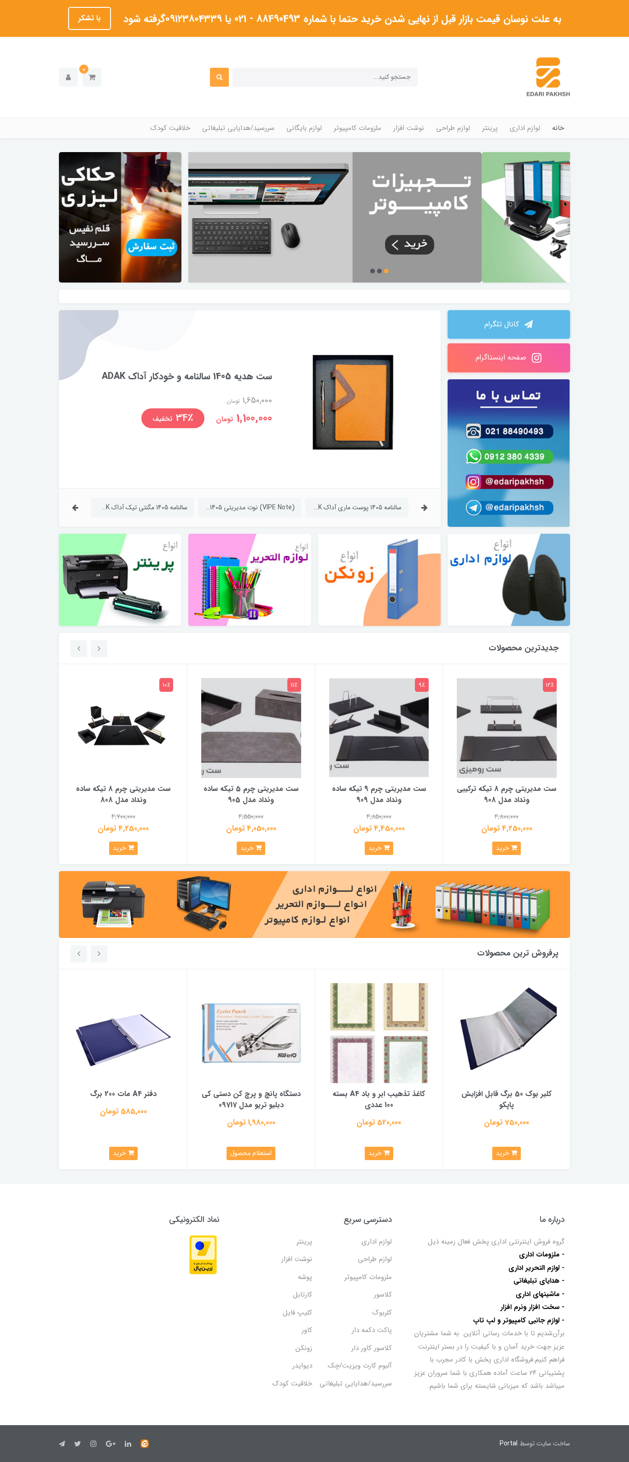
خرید (503, 848)
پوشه (305, 1277)
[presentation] (424, 508)
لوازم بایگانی (304, 128)
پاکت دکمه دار (372, 1330)
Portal (509, 1443)
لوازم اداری (525, 128)
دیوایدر (302, 1365)
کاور (307, 1330)
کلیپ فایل (297, 1312)
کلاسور (383, 1294)
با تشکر (89, 18)
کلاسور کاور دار (371, 1348)
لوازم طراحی (453, 128)
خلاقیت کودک (170, 128)
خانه (558, 128)
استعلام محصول (251, 1153)
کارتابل (302, 1294)
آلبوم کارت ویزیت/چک (360, 1365)
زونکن (304, 1348)
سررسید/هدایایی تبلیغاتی (238, 128)
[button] (91, 77)
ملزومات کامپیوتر (357, 128)
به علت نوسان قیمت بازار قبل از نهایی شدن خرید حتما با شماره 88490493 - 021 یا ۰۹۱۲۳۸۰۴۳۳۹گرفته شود (340, 19)
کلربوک (382, 1312)
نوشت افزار (408, 128)
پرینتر (490, 128)
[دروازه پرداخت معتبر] (203, 1254)
